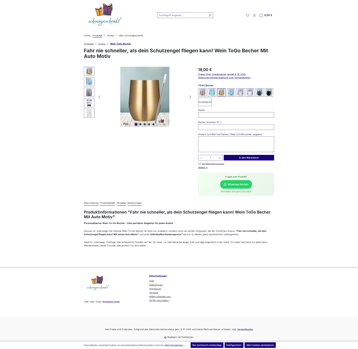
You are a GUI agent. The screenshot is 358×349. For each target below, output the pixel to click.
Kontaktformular (111, 301)
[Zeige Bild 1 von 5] (136, 124)
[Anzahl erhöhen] (220, 157)
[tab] (91, 203)
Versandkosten (245, 329)
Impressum (155, 288)
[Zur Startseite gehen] (105, 14)
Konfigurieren (234, 345)
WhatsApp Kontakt (238, 184)
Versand (153, 292)
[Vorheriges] (99, 96)
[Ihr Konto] (254, 15)
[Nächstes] (190, 96)
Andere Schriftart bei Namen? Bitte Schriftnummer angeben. (230, 134)
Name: (201, 110)
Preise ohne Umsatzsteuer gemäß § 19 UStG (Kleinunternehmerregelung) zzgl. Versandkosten (224, 76)
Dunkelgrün (205, 102)
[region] (138, 97)
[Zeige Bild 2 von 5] (140, 124)
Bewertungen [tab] (134, 203)
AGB (151, 281)
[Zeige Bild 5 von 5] (153, 124)
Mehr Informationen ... (175, 345)
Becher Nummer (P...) (209, 122)
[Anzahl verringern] (201, 157)
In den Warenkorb (249, 157)
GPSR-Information (159, 300)
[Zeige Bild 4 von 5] (149, 124)
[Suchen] (210, 15)
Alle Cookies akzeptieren (260, 345)
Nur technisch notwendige (207, 345)
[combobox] (182, 15)
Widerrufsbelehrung (160, 296)
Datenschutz (156, 285)
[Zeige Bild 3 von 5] (145, 124)
